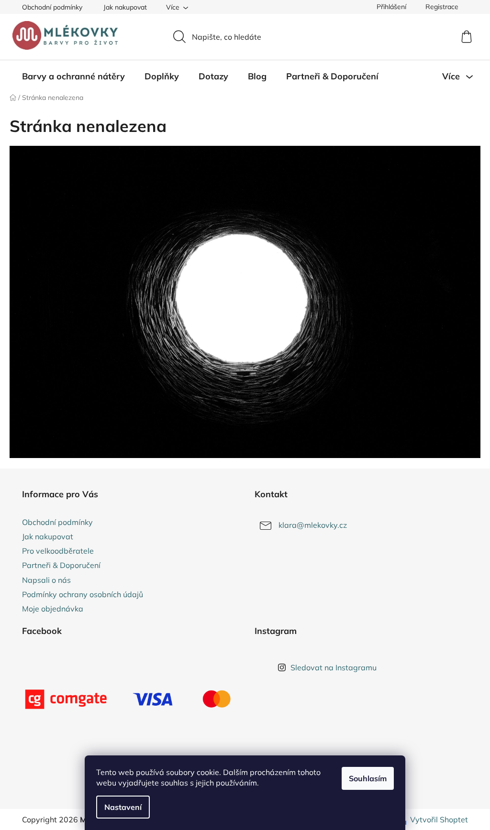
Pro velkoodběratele (58, 551)
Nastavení (123, 807)
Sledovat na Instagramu (333, 667)
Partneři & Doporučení (61, 565)
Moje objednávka (52, 608)
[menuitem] (73, 76)
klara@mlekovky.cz (312, 525)
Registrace (441, 6)
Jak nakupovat (125, 7)
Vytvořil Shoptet (439, 819)
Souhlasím (368, 778)
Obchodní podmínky (52, 7)
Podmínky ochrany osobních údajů (82, 594)
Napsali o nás (46, 580)
